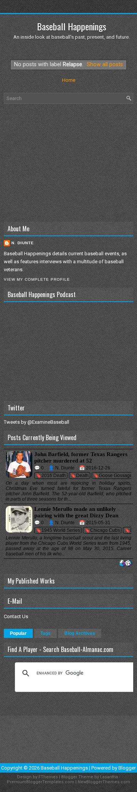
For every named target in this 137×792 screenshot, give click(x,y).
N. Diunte (22, 243)
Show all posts (105, 64)
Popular (18, 633)
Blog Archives (79, 633)
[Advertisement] (68, 163)
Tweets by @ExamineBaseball (36, 422)
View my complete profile (37, 279)
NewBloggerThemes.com (104, 781)
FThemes (48, 777)
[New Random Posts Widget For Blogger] (125, 563)
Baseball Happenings (71, 26)
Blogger (127, 768)
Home (68, 80)
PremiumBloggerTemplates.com (40, 781)
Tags (45, 633)
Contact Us (16, 616)
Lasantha (109, 777)
